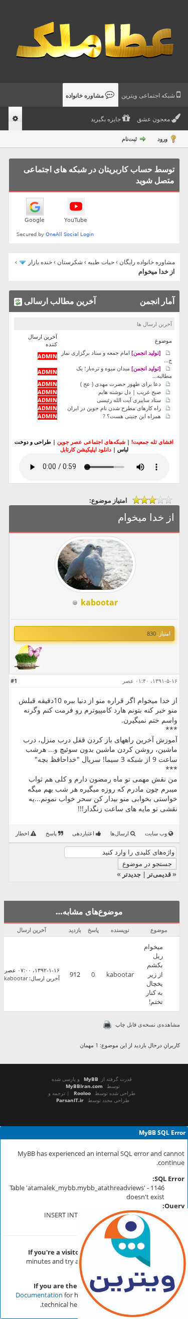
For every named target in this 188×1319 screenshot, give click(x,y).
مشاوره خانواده (85, 95)
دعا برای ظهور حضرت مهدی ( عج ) (120, 383)
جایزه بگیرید (106, 119)
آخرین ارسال (45, 978)
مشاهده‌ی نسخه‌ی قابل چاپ (147, 1024)
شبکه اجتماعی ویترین (148, 95)
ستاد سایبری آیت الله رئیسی (129, 400)
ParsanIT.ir (70, 1100)
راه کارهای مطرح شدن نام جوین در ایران (114, 408)
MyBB (91, 1078)
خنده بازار (40, 262)
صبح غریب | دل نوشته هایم (129, 392)
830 (151, 633)
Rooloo (82, 1093)
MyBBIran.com (84, 1086)
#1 (14, 680)
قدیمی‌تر (159, 874)
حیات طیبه (101, 262)
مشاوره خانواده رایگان (147, 262)
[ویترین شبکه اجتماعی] (133, 1263)
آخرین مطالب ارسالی (59, 300)
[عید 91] (28, 667)
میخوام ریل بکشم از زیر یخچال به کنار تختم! (153, 974)
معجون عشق (154, 119)
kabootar (120, 974)
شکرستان (70, 262)
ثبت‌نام (129, 138)
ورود (162, 138)
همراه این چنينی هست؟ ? (132, 416)
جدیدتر (131, 874)
